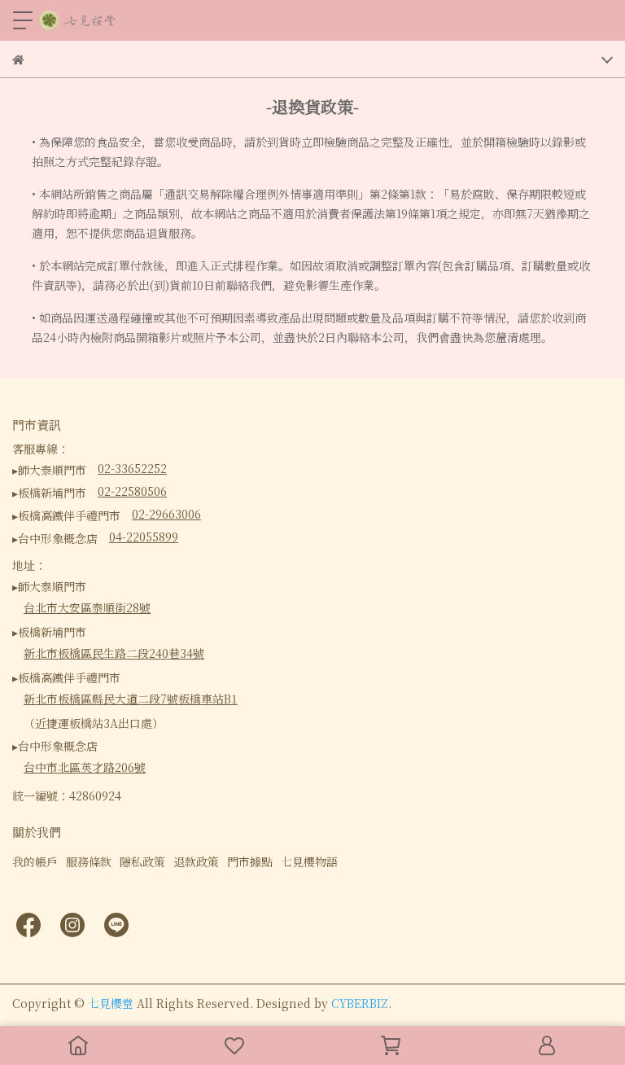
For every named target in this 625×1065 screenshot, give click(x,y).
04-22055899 (143, 536)
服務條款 (88, 861)
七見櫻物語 (309, 861)
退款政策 (196, 861)
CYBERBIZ (359, 1003)
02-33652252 (132, 468)
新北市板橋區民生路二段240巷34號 (114, 653)
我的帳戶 (35, 861)
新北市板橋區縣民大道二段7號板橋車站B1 (131, 698)
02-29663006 (166, 514)
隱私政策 (142, 861)
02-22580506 (132, 491)
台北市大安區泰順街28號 (87, 607)
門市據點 (250, 861)
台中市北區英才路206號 (85, 767)
